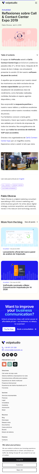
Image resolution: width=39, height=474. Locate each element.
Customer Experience (9, 188)
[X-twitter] (11, 354)
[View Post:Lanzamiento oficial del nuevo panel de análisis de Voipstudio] (19, 237)
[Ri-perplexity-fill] (15, 364)
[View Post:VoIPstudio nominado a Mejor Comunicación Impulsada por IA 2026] (19, 270)
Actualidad (6, 10)
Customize (19, 465)
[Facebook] (7, 354)
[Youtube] (15, 354)
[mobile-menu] (35, 2)
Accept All (19, 460)
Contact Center (17, 185)
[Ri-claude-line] (4, 364)
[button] (37, 55)
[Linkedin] (3, 354)
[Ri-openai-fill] (9, 364)
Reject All (19, 470)
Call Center (6, 185)
